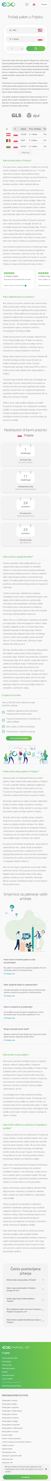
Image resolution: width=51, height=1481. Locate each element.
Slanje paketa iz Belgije (10, 1421)
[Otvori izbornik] (27, 4)
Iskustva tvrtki (7, 1365)
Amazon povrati (7, 1459)
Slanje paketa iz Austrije (10, 1418)
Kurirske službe (7, 1435)
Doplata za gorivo (8, 1445)
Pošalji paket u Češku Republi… (12, 1411)
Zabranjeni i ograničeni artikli (12, 1456)
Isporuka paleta (7, 1449)
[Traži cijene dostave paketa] (35, 48)
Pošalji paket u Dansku (9, 1414)
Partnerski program (8, 1368)
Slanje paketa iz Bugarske (11, 1425)
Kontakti (5, 1372)
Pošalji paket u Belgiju (9, 1404)
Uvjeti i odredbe (7, 1379)
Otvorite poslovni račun (10, 1358)
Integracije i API (7, 1463)
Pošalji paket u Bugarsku (10, 1407)
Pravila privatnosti (8, 1375)
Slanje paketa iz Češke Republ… (12, 1428)
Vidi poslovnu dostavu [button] (19, 738)
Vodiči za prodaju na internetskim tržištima (16, 1442)
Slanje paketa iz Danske (10, 1431)
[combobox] (26, 30)
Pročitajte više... (10, 974)
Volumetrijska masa (9, 1452)
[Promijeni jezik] (34, 4)
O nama (6, 1353)
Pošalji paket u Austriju (9, 1400)
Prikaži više (25, 153)
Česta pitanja (6, 1361)
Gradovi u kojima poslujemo (11, 1438)
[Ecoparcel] (9, 4)
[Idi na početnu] (25, 1347)
